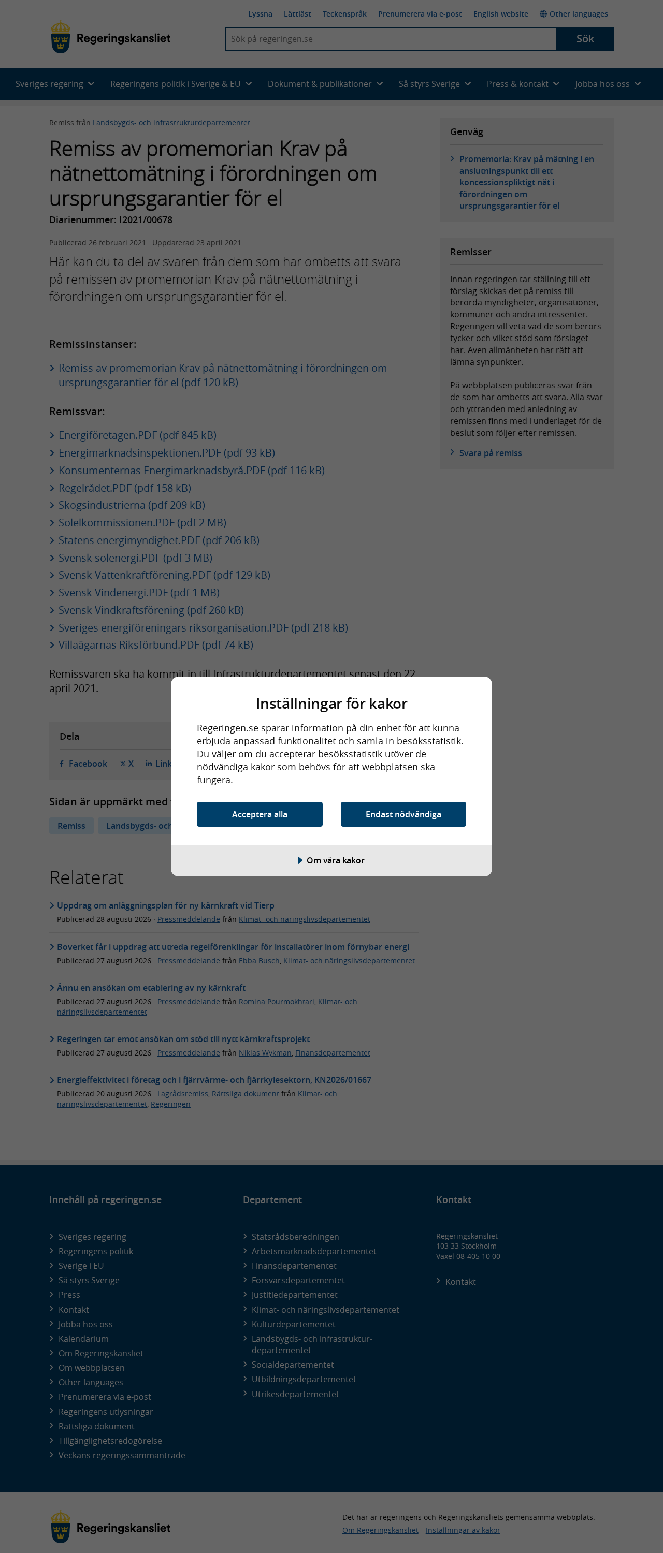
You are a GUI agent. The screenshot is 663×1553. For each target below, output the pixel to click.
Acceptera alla (259, 814)
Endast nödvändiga (403, 814)
